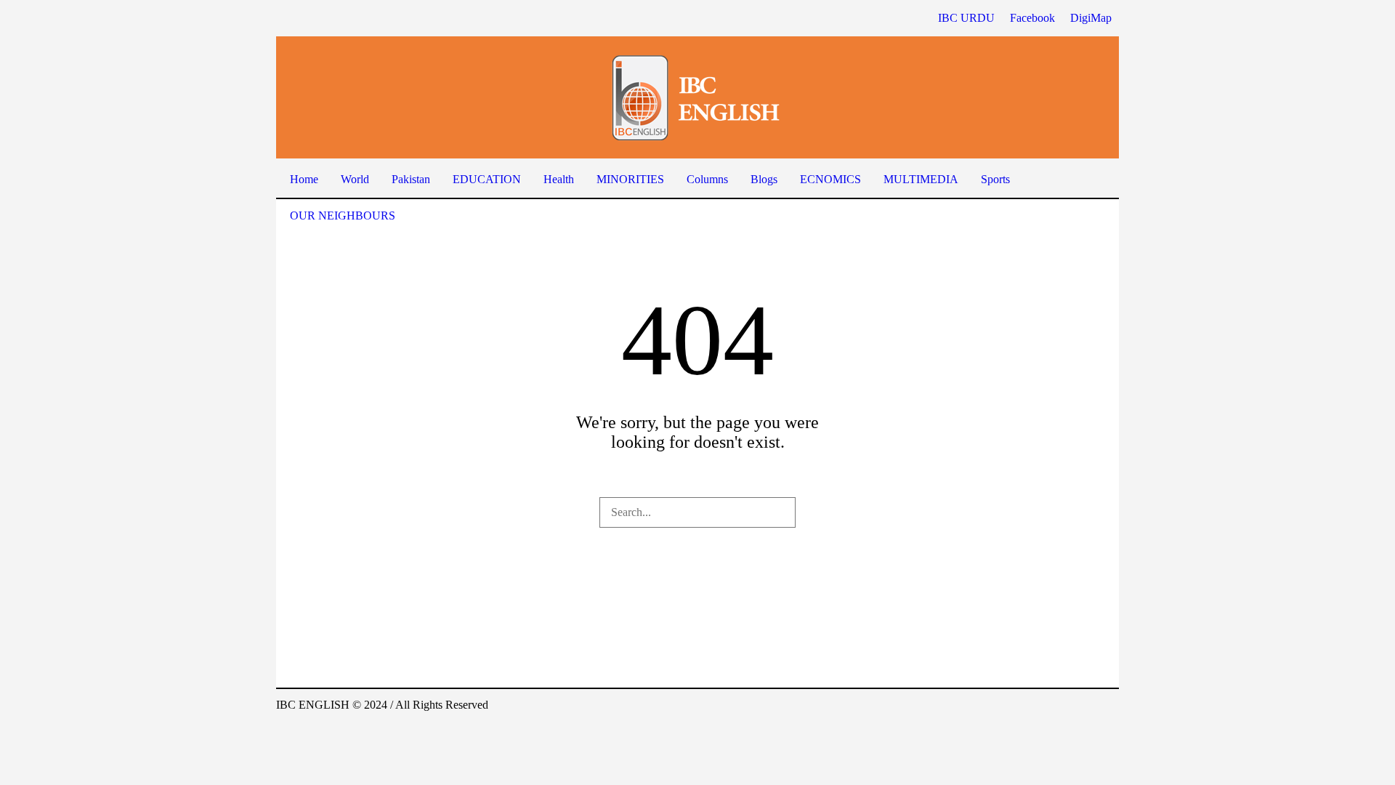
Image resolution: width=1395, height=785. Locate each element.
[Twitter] (1107, 706)
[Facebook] (1042, 706)
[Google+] (1063, 706)
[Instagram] (1085, 706)
